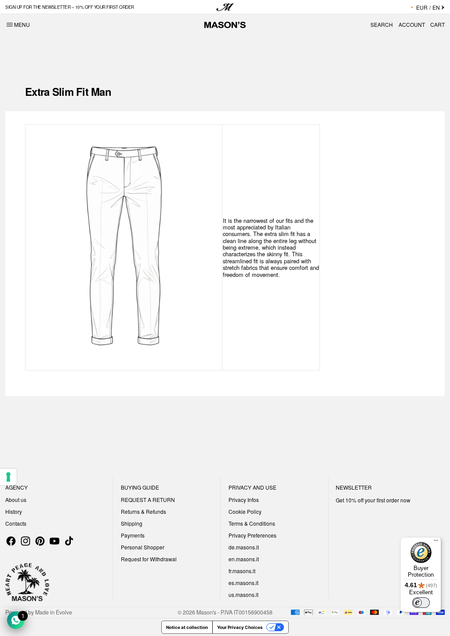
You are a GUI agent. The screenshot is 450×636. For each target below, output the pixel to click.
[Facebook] (11, 541)
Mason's (207, 612)
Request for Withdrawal (149, 559)
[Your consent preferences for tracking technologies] (8, 477)
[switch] (421, 602)
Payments (133, 535)
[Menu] (436, 542)
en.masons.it (244, 559)
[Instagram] (25, 541)
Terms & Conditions (252, 523)
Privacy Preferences (252, 535)
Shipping (131, 523)
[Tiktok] (69, 541)
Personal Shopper (142, 547)
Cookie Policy (245, 511)
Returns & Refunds (143, 511)
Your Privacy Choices (240, 627)
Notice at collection (187, 627)
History (13, 511)
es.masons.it (243, 582)
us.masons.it (243, 594)
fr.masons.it (242, 570)
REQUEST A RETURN (148, 499)
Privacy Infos (244, 499)
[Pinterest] (40, 541)
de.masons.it (244, 547)
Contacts (15, 523)
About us (15, 499)
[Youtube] (54, 541)
